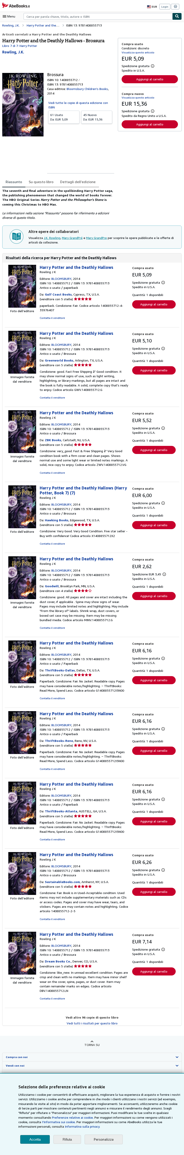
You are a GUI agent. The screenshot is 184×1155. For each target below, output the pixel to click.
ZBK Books (53, 440)
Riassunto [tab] (14, 182)
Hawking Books (56, 520)
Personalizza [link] (104, 1139)
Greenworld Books (59, 360)
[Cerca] (177, 16)
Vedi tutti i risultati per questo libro (92, 1023)
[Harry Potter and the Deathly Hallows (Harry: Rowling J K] (22, 527)
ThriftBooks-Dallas (60, 670)
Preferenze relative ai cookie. (73, 1117)
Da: (59, 117)
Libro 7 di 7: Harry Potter (19, 46)
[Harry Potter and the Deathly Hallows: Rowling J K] (22, 306)
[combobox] (98, 16)
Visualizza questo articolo (138, 52)
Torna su (92, 1045)
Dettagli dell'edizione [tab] (78, 182)
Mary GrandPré (72, 238)
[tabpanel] (58, 204)
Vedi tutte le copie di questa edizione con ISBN (78, 105)
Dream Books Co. (58, 961)
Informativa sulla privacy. (82, 1126)
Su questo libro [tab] (41, 182)
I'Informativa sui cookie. (59, 1122)
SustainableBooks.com (62, 882)
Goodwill (52, 586)
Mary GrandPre (96, 238)
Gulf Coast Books (58, 294)
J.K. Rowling (52, 238)
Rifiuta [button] (67, 1139)
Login (164, 6)
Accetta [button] (35, 1139)
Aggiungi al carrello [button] (149, 79)
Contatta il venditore (52, 318)
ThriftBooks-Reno (59, 741)
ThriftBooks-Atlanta (61, 811)
